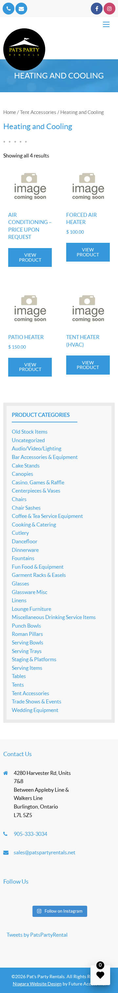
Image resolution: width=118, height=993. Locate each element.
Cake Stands (26, 465)
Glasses (20, 583)
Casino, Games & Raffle (38, 482)
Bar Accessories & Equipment (45, 457)
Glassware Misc (29, 592)
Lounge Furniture (31, 609)
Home (9, 112)
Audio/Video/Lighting (36, 448)
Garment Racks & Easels (39, 575)
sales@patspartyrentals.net (44, 852)
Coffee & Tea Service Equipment (47, 516)
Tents (18, 685)
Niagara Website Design (37, 983)
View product (30, 257)
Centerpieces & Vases (36, 491)
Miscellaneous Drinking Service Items (54, 617)
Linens (19, 600)
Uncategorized (28, 440)
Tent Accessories (38, 112)
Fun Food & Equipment (38, 567)
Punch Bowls (26, 626)
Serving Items (27, 668)
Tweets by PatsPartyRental (37, 935)
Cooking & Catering (34, 524)
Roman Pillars (27, 634)
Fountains (23, 558)
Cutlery (20, 533)
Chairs (19, 499)
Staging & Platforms (34, 659)
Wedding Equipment (35, 710)
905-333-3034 (30, 834)
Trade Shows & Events (36, 701)
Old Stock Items (30, 432)
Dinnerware (25, 550)
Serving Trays (27, 651)
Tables (19, 676)
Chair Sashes (26, 508)
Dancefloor (24, 541)
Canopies (22, 474)
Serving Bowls (27, 642)
